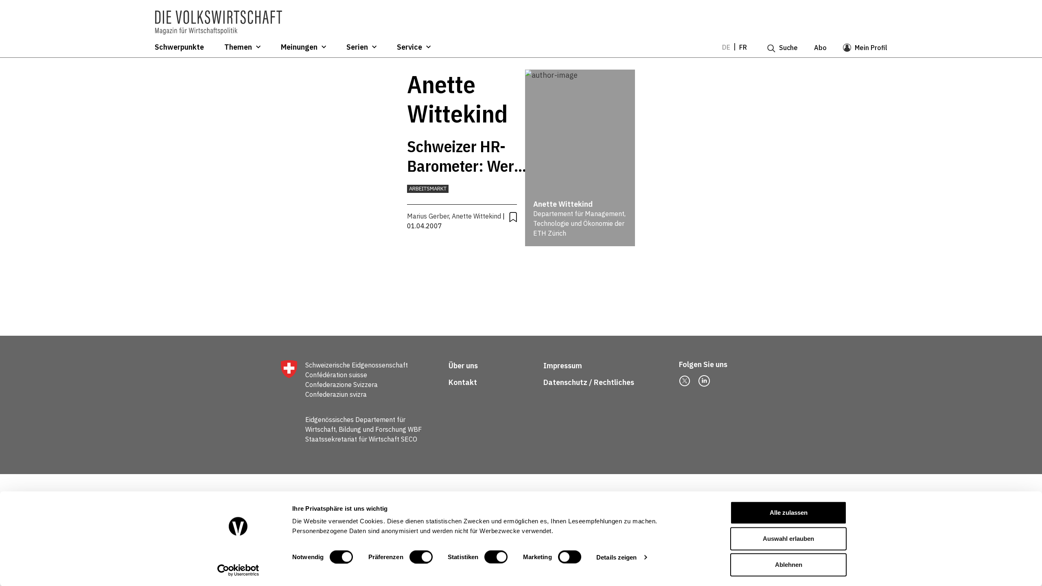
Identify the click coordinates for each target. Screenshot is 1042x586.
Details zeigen (616, 556)
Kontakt (464, 382)
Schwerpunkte (179, 47)
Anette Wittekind (476, 216)
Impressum (562, 365)
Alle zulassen (789, 512)
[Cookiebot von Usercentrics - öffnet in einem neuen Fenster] (238, 570)
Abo (820, 48)
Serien (357, 47)
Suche (788, 48)
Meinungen (299, 47)
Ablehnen (788, 564)
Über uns (463, 365)
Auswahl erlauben (788, 538)
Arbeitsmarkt (428, 188)
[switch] (421, 556)
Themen (238, 47)
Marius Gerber (428, 216)
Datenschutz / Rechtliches (589, 382)
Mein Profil (871, 48)
